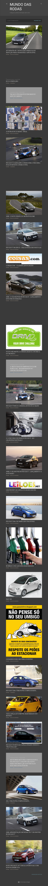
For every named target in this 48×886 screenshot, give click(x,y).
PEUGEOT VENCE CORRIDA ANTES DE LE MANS (22, 406)
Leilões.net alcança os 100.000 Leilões (21, 490)
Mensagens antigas (37, 874)
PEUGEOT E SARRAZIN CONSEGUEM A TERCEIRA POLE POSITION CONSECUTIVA (23, 164)
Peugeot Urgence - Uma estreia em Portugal (24, 247)
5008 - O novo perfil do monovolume (20, 216)
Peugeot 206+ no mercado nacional (20, 521)
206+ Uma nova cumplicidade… (18, 801)
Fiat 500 (9, 599)
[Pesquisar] (41, 3)
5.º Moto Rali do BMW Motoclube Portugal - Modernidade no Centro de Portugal (23, 368)
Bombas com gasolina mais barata (20, 566)
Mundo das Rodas (20, 6)
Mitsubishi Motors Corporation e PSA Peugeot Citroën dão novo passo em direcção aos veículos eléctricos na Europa (24, 763)
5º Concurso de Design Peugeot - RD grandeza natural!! (20, 439)
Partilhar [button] (7, 54)
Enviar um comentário (14, 54)
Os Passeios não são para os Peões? (19, 659)
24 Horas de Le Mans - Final (16, 131)
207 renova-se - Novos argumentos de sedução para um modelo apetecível (21, 51)
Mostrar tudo (37, 20)
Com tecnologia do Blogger (25, 882)
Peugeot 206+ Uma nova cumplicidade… (21, 690)
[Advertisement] (24, 66)
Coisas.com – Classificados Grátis (19, 266)
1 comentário (12, 83)
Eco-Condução (12, 81)
